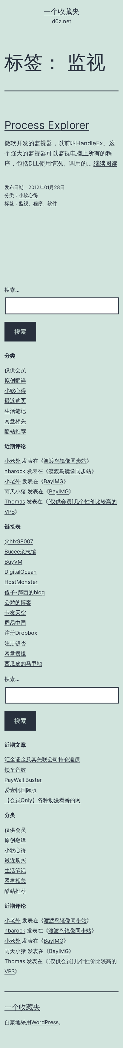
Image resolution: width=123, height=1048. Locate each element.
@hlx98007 (18, 541)
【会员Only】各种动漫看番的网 (42, 800)
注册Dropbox (20, 633)
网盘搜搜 (15, 653)
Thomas (14, 501)
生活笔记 (15, 411)
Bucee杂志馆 (20, 551)
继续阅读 (105, 163)
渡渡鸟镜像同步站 (65, 461)
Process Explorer (46, 125)
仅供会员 (15, 370)
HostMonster (21, 582)
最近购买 (15, 400)
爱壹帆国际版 (20, 790)
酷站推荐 (15, 431)
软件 (52, 203)
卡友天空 (15, 612)
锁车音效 (15, 770)
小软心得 (28, 195)
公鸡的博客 (17, 602)
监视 (23, 203)
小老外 (12, 461)
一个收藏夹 (61, 11)
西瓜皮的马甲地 (23, 663)
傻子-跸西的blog (24, 592)
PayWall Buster (23, 780)
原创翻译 (15, 380)
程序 (38, 203)
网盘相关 (15, 421)
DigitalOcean (20, 572)
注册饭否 (15, 643)
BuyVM (13, 562)
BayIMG (53, 481)
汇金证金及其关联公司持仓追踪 (42, 759)
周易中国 (15, 623)
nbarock (14, 471)
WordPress (45, 1022)
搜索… (12, 290)
